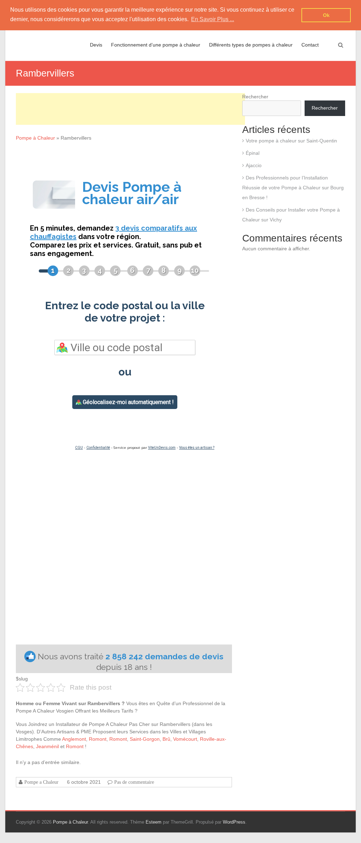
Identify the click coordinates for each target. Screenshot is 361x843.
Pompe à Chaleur (35, 138)
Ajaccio (254, 165)
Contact (310, 45)
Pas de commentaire (134, 782)
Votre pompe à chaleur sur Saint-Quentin (291, 140)
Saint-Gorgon (145, 739)
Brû (166, 739)
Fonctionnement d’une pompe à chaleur (155, 45)
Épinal (252, 153)
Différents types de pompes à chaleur (251, 45)
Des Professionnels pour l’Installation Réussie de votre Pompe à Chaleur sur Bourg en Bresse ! (293, 187)
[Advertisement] (130, 109)
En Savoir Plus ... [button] (212, 19)
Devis (96, 45)
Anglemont (74, 739)
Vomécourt (185, 739)
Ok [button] (326, 15)
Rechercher (255, 96)
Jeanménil (47, 746)
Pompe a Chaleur (41, 782)
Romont (97, 739)
